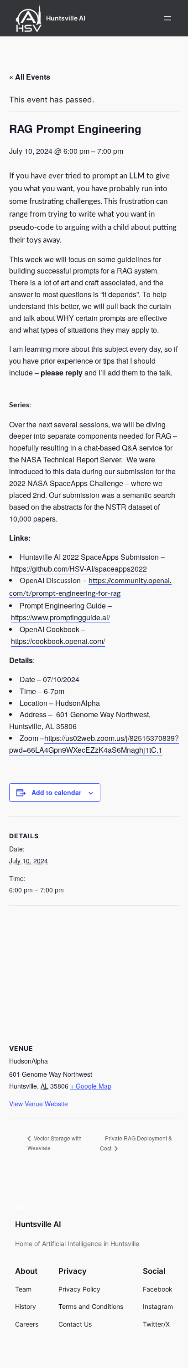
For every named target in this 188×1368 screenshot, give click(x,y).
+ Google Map (90, 1085)
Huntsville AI (65, 18)
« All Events (29, 76)
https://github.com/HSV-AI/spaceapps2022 (79, 568)
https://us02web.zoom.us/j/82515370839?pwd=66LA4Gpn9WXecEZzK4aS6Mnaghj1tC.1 (94, 744)
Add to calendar (56, 792)
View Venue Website (38, 1103)
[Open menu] (167, 18)
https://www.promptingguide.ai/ (60, 617)
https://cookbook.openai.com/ (58, 641)
